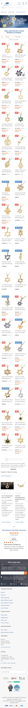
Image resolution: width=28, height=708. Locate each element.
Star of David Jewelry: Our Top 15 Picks (7, 496)
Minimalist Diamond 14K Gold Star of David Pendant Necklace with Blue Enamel (20, 308)
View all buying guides (6, 476)
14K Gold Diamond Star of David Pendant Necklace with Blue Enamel (20, 79)
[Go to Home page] (7, 3)
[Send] (25, 572)
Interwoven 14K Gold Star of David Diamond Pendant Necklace (20, 400)
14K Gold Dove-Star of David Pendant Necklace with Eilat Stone (7, 446)
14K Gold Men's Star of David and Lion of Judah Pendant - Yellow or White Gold (7, 354)
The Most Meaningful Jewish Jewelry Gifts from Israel (20, 498)
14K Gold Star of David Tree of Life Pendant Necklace (20, 331)
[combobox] (14, 7)
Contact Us (3, 595)
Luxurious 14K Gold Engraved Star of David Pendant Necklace (20, 377)
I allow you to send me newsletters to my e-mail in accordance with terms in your (14, 577)
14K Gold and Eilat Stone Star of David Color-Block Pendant (20, 125)
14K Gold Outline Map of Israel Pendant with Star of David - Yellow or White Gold (20, 148)
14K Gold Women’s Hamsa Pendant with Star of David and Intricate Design (6, 171)
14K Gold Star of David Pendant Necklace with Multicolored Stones (7, 400)
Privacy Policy (20, 578)
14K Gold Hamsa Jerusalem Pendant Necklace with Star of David (7, 217)
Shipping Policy (4, 617)
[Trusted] (6, 678)
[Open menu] (1, 4)
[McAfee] (14, 678)
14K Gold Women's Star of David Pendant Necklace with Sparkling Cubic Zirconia (20, 285)
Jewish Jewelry (11, 12)
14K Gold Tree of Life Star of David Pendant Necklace (7, 148)
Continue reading (6, 522)
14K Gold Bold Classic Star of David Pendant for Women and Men (7, 285)
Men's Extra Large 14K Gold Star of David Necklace (7, 240)
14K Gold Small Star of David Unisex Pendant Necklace (7, 79)
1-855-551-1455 (6, 663)
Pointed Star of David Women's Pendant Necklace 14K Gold (20, 240)
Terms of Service (5, 622)
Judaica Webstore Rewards (7, 632)
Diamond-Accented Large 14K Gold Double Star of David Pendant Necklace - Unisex (7, 263)
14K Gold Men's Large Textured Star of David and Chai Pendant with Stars (20, 446)
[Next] (22, 459)
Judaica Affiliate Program (6, 600)
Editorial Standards (5, 605)
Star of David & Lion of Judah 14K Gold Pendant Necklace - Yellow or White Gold (7, 423)
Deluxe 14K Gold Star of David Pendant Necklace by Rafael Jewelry (20, 102)
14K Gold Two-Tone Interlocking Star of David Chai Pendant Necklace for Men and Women (20, 217)
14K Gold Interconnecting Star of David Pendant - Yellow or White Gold (7, 56)
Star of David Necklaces (21, 12)
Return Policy (4, 620)
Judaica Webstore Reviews (7, 602)
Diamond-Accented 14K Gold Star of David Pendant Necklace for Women (20, 354)
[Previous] (1, 501)
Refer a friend (4, 629)
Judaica (19, 701)
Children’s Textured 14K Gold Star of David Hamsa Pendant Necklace (20, 171)
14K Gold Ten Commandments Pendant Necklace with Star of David (7, 194)
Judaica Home (4, 12)
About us (3, 592)
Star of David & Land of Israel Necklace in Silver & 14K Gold (7, 308)
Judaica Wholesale (5, 597)
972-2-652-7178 (6, 647)
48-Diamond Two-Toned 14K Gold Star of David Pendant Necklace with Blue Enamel (7, 331)
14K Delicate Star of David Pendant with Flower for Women (6, 102)
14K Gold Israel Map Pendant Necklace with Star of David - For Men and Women (20, 263)
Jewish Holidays (4, 608)
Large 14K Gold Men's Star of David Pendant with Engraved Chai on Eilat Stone (20, 423)
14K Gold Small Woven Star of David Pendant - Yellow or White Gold (7, 125)
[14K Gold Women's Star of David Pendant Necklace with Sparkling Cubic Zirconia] (20, 278)
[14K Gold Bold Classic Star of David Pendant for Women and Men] (7, 278)
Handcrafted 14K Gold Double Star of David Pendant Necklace (20, 194)
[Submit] (3, 7)
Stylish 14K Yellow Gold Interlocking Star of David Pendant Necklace (20, 56)
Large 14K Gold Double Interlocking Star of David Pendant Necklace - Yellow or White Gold (7, 377)
